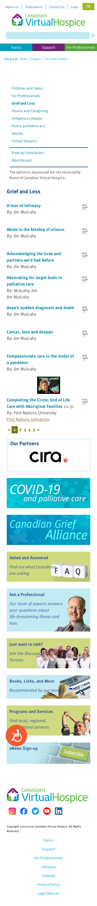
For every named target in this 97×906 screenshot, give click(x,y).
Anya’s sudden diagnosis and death (40, 307)
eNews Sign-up (23, 748)
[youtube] (47, 811)
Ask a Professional (26, 594)
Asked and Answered (28, 557)
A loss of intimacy (24, 205)
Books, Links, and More (31, 681)
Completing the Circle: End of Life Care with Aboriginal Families (38, 403)
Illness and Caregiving (30, 110)
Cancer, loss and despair (30, 332)
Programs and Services (31, 711)
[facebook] (23, 811)
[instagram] (12, 811)
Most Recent (22, 160)
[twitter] (35, 811)
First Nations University (28, 419)
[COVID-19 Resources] (48, 493)
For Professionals (26, 95)
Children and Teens (27, 88)
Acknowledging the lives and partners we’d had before (34, 256)
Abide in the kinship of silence (35, 229)
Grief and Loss (23, 103)
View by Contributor (28, 152)
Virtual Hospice (24, 141)
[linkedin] (58, 811)
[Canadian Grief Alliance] (48, 530)
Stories (17, 133)
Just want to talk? (26, 644)
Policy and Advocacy (28, 126)
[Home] (48, 14)
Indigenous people (27, 118)
